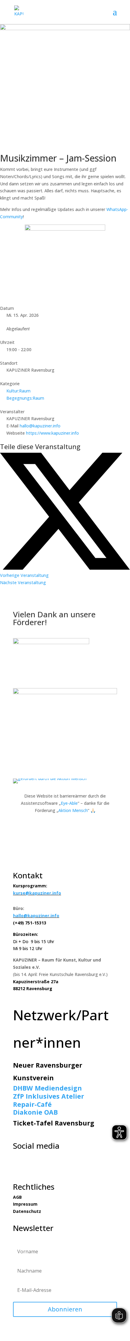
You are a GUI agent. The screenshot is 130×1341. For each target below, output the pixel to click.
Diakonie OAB (35, 1112)
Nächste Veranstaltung (23, 582)
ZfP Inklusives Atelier (48, 1096)
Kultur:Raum (18, 391)
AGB (17, 1197)
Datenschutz (27, 1211)
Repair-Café (32, 1104)
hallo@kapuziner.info (40, 426)
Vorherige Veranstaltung (24, 575)
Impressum (25, 1204)
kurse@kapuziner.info (37, 893)
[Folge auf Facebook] (18, 1166)
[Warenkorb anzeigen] (109, 12)
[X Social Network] (65, 568)
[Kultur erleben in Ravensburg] (65, 692)
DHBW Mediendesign (47, 1088)
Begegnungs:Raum (25, 398)
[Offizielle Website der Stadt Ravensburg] (51, 642)
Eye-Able (69, 803)
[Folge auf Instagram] (30, 1166)
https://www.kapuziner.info (52, 433)
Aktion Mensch (73, 810)
